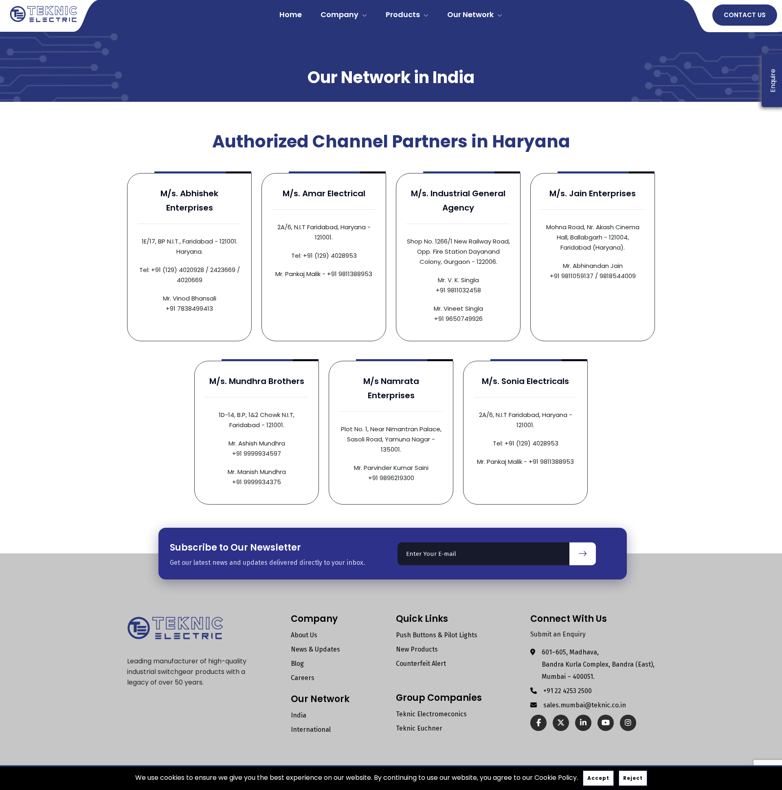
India (298, 715)
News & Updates (315, 649)
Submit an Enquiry (558, 634)
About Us (304, 635)
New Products (417, 649)
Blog (297, 663)
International (311, 729)
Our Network (471, 14)
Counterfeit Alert (421, 663)
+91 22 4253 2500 (567, 691)
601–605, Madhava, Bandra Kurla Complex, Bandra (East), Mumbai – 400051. (598, 664)
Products (404, 14)
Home (290, 14)
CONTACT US (745, 15)
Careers (302, 678)
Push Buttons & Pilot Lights (436, 635)
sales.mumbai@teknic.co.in (584, 705)
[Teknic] (43, 13)
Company (340, 14)
